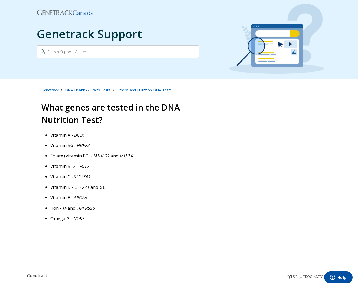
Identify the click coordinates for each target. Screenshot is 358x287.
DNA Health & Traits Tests (87, 89)
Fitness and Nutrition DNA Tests (144, 89)
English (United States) (306, 276)
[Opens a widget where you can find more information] (338, 277)
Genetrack (50, 89)
